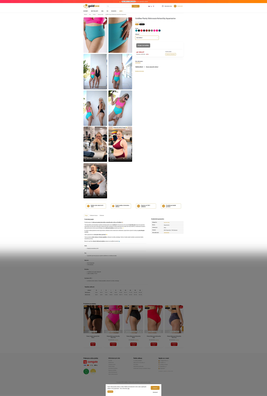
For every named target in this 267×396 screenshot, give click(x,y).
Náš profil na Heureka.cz (139, 362)
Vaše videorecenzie (113, 374)
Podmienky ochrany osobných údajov (142, 368)
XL (96, 331)
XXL (115, 331)
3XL (117, 331)
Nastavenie (110, 391)
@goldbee (162, 368)
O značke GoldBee (138, 360)
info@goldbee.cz (164, 360)
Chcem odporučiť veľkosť (152, 66)
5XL (139, 331)
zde (128, 388)
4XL (119, 331)
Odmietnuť (155, 392)
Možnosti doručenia (170, 54)
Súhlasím (155, 387)
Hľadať (135, 6)
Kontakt (110, 360)
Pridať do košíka (143, 45)
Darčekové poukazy (112, 368)
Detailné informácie (139, 71)
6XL (141, 331)
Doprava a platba (112, 370)
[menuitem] (86, 11)
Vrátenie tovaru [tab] (94, 215)
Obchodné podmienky (138, 366)
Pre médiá (136, 364)
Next (183, 328)
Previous (84, 328)
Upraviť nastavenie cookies (145, 382)
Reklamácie (111, 362)
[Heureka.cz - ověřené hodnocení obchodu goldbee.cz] (92, 371)
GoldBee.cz (163, 362)
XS (89, 331)
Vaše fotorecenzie (112, 372)
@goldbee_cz (163, 366)
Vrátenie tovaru (111, 364)
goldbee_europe (164, 364)
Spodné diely (167, 222)
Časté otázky (111, 366)
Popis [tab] (86, 215)
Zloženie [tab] (102, 215)
